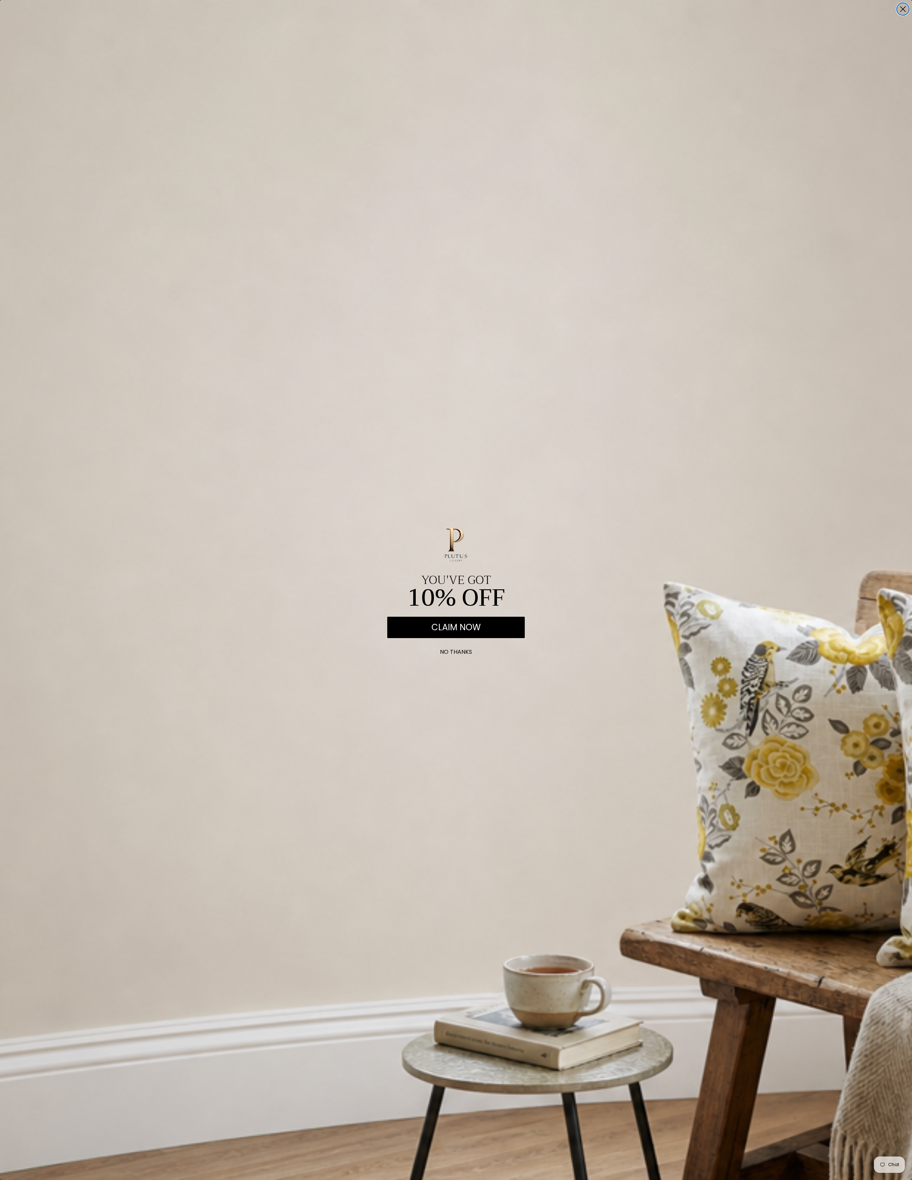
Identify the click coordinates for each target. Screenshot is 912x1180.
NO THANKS (456, 650)
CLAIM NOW (456, 627)
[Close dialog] (903, 9)
